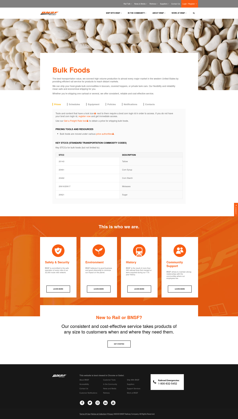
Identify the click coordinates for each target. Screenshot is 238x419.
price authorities (104, 133)
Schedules (74, 104)
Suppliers (163, 4)
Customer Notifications (88, 393)
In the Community (136, 13)
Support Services (133, 388)
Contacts (150, 104)
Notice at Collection (98, 414)
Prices (57, 104)
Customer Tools (109, 380)
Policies (111, 104)
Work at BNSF (178, 13)
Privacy (110, 414)
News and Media (109, 388)
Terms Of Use (84, 414)
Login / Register (188, 4)
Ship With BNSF (133, 380)
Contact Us (175, 4)
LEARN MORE (58, 289)
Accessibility (84, 384)
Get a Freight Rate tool (75, 120)
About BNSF (158, 13)
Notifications (130, 104)
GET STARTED (119, 344)
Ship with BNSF (113, 13)
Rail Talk (127, 4)
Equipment (93, 104)
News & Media (140, 4)
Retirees (152, 4)
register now (84, 116)
